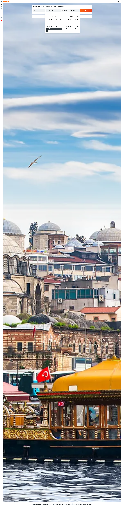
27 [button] (60, 28)
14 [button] (47, 26)
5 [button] (58, 21)
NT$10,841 (36, 6)
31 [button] (75, 30)
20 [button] (60, 26)
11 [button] (77, 24)
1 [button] (49, 21)
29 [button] (49, 30)
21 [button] (47, 28)
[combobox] (34, 8)
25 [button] (56, 28)
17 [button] (75, 26)
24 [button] (75, 28)
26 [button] (58, 28)
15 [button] (49, 26)
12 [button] (58, 24)
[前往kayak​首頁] (6, 1)
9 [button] (51, 24)
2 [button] (51, 21)
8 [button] (49, 24)
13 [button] (60, 24)
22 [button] (49, 28)
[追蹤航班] (1, 15)
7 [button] (68, 24)
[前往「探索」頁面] (1, 13)
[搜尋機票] (1, 4)
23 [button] (51, 28)
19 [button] (58, 26)
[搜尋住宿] (1, 6)
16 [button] (51, 26)
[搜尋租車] (1, 8)
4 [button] (77, 21)
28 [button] (47, 30)
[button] (2, 1)
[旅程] (1, 18)
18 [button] (56, 26)
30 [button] (51, 30)
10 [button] (75, 24)
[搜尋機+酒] (1, 10)
